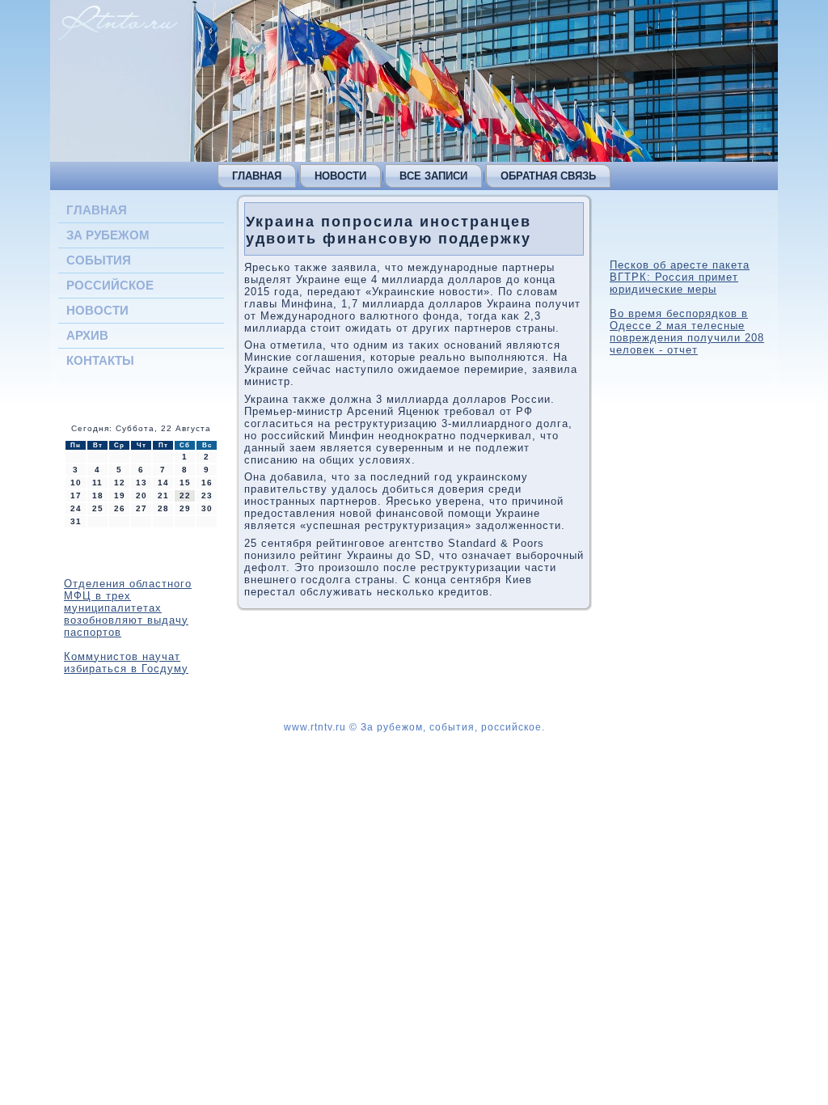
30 (207, 508)
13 (141, 482)
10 (76, 482)
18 (98, 495)
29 (185, 508)
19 (119, 495)
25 (98, 508)
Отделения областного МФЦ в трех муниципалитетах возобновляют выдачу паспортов (128, 608)
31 (76, 521)
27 (141, 508)
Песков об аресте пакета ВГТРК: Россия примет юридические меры (680, 277)
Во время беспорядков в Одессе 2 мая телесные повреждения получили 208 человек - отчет (687, 331)
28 (163, 508)
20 (141, 495)
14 (163, 482)
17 (76, 495)
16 (207, 482)
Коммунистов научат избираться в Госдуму (126, 662)
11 (97, 482)
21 (163, 495)
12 (119, 482)
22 (185, 495)
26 (119, 508)
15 (185, 482)
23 (207, 495)
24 (76, 508)
